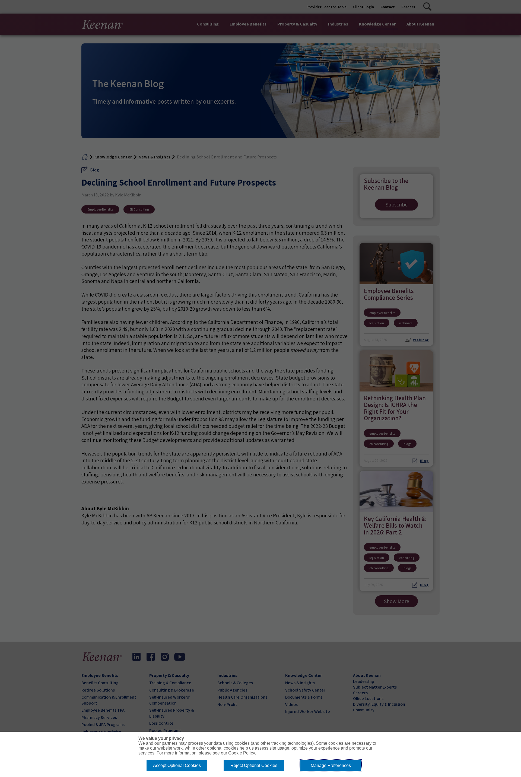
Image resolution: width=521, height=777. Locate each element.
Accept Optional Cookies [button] (177, 765)
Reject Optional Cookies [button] (253, 765)
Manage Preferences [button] (331, 765)
